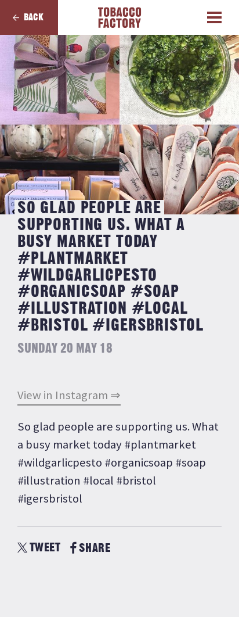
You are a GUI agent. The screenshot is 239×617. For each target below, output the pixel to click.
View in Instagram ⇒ (69, 395)
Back (34, 17)
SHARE (94, 548)
